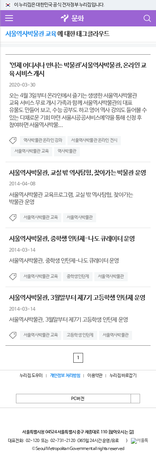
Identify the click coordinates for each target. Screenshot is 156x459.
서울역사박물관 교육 (32, 151)
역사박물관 (67, 151)
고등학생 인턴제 (80, 335)
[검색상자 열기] (146, 18)
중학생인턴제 (78, 276)
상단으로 (135, 398)
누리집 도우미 (31, 375)
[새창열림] (64, 18)
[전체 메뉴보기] (9, 18)
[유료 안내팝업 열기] (122, 440)
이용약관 (94, 375)
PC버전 (78, 398)
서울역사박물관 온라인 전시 (94, 140)
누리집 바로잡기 (123, 375)
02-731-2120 (62, 440)
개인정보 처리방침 (65, 375)
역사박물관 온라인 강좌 (43, 140)
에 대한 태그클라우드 (57, 34)
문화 (77, 18)
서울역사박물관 (80, 217)
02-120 (32, 440)
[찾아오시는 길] (121, 432)
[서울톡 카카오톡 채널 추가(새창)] (139, 441)
